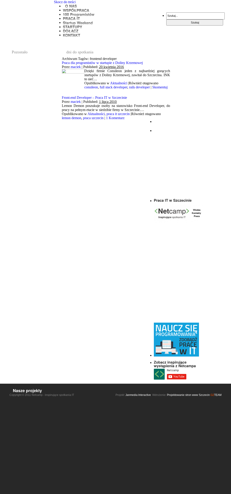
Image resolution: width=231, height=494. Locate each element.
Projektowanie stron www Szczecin (188, 395)
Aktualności (118, 83)
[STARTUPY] (72, 27)
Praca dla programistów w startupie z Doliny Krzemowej (102, 63)
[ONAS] (70, 6)
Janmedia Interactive (138, 395)
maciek (76, 67)
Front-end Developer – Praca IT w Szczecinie (94, 97)
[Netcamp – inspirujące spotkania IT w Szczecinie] (30, 7)
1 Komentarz (115, 118)
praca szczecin (93, 118)
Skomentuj (160, 87)
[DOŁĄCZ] (71, 31)
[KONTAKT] (71, 35)
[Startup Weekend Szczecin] (78, 22)
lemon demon (71, 118)
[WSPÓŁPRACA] (76, 10)
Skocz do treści (65, 2)
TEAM (216, 395)
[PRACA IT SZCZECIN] (71, 18)
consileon (91, 87)
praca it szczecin (118, 114)
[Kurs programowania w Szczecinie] (79, 14)
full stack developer (113, 87)
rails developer (139, 87)
